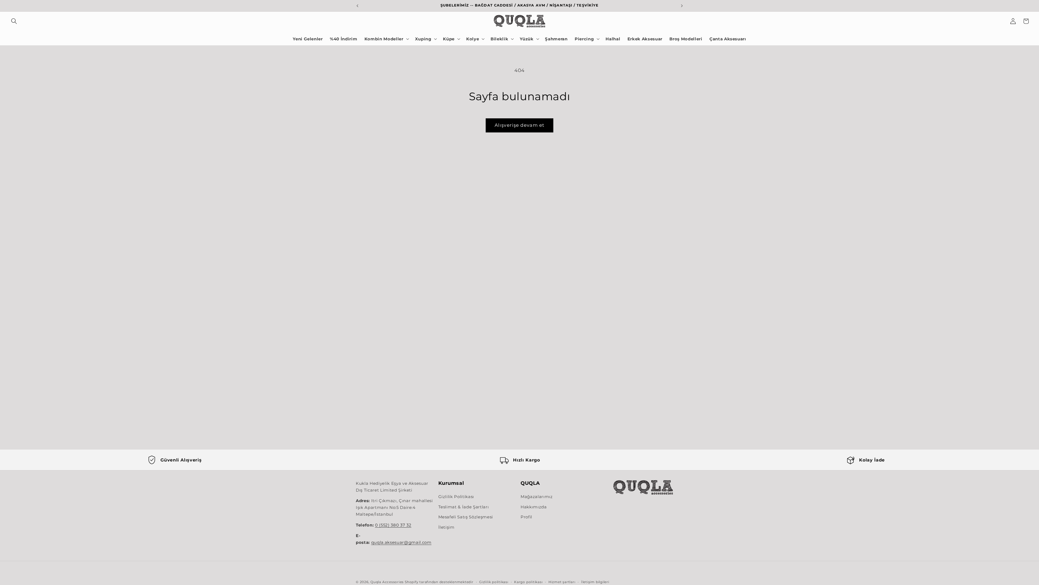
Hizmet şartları (562, 582)
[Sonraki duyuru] (682, 5)
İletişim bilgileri (595, 582)
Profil (526, 516)
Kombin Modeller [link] (383, 38)
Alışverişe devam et (519, 125)
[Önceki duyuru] (357, 5)
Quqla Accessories (387, 582)
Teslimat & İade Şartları (463, 506)
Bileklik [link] (499, 38)
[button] (14, 21)
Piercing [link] (584, 38)
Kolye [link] (472, 38)
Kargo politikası (528, 582)
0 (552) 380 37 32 (393, 525)
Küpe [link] (449, 38)
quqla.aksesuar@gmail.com (401, 542)
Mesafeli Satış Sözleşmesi (465, 516)
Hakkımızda (534, 506)
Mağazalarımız (537, 496)
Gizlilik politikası (493, 582)
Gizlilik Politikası (456, 496)
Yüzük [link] (526, 38)
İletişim (446, 527)
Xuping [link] (423, 38)
